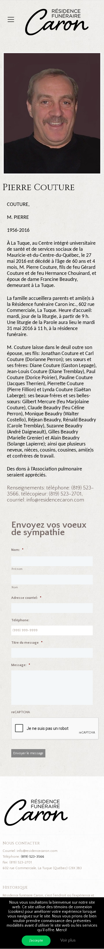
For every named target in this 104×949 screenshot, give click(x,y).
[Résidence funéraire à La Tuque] (92, 11)
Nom (15, 587)
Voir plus (68, 940)
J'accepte (36, 940)
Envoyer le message (28, 753)
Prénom (17, 569)
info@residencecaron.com (37, 851)
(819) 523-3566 (32, 857)
